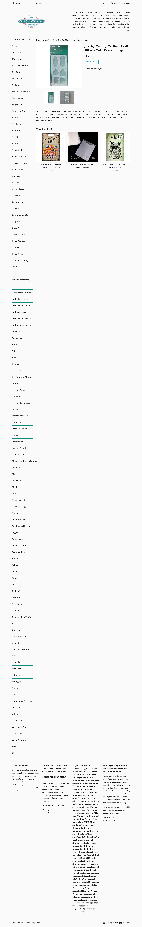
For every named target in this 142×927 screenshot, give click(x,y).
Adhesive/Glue (19, 111)
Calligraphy (17, 202)
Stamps (16, 630)
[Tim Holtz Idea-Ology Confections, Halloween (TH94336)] (50, 147)
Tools (14, 694)
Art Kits (15, 137)
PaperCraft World (20, 545)
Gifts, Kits (16, 370)
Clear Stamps (18, 234)
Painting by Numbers (22, 526)
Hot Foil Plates (18, 390)
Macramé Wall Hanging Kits (19, 451)
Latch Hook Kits (19, 429)
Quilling (16, 591)
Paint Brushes (18, 519)
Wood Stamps (19, 740)
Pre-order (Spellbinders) (19, 55)
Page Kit (16, 532)
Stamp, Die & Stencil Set (22, 652)
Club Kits (16, 247)
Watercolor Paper (20, 727)
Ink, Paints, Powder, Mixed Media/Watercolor (21, 409)
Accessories (17, 98)
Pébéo (15, 565)
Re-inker (16, 597)
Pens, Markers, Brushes (19, 555)
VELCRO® (16, 707)
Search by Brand (22, 65)
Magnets (16, 467)
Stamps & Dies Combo (19, 639)
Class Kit (16, 228)
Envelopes (17, 338)
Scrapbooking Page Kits (21, 620)
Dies (14, 286)
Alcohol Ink (22, 124)
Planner (15, 571)
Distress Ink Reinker (21, 292)
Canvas (15, 208)
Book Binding (18, 150)
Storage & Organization (18, 684)
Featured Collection (21, 39)
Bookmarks (17, 169)
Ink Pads (16, 396)
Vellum (15, 714)
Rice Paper (17, 604)
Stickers (16, 675)
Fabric (15, 344)
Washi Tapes (18, 720)
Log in (38, 3)
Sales (14, 46)
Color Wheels (18, 254)
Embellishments (20, 299)
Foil (13, 351)
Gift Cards (17, 72)
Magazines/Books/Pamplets (22, 461)
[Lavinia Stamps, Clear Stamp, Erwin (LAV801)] (115, 147)
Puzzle (15, 584)
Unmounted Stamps (22, 701)
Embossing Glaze (20, 312)
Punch (15, 578)
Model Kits (17, 480)
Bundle (15, 182)
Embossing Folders (21, 305)
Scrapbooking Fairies (32, 923)
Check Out (126, 3)
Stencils (16, 662)
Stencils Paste (19, 668)
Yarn (14, 746)
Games (15, 364)
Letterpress (17, 442)
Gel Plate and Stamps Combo (22, 380)
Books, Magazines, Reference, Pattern (22, 159)
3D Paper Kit (18, 85)
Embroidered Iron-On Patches (22, 328)
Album (15, 117)
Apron (15, 143)
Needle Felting (19, 506)
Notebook (16, 513)
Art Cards (16, 130)
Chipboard (17, 221)
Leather (15, 435)
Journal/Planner (19, 422)
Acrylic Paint (18, 104)
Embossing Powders (21, 318)
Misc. (14, 474)
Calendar (16, 195)
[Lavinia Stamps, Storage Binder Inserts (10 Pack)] (83, 147)
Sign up (46, 3)
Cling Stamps (18, 241)
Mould (15, 487)
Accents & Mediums (21, 91)
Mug (14, 493)
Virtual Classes (19, 78)
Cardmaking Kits (20, 215)
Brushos (16, 176)
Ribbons (16, 610)
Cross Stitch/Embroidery (21, 276)
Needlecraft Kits (19, 500)
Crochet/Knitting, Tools (20, 263)
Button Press (18, 189)
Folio (14, 357)
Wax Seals (17, 733)
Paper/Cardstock (20, 539)
